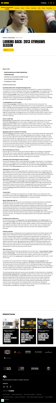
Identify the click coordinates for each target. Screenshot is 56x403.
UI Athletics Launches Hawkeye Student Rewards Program (10, 338)
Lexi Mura (24, 274)
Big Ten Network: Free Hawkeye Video (13, 79)
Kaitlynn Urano (6, 123)
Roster (22, 8)
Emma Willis (21, 146)
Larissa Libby (36, 91)
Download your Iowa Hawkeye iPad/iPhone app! (16, 77)
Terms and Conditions (29, 394)
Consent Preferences (16, 394)
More (54, 8)
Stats (39, 8)
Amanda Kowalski (7, 274)
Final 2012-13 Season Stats (9, 84)
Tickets (28, 8)
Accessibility (6, 399)
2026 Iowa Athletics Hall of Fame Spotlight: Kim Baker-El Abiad (27, 338)
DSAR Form (39, 394)
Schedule (17, 8)
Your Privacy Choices (8, 397)
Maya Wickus (12, 122)
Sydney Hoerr (12, 181)
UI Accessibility (48, 397)
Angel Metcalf (15, 274)
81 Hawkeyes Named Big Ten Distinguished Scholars (43, 337)
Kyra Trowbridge (12, 94)
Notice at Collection (20, 397)
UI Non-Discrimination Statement (35, 397)
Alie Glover (6, 132)
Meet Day (33, 8)
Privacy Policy (6, 394)
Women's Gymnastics (9, 37)
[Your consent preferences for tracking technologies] (2, 400)
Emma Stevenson (7, 120)
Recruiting (49, 8)
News (43, 8)
